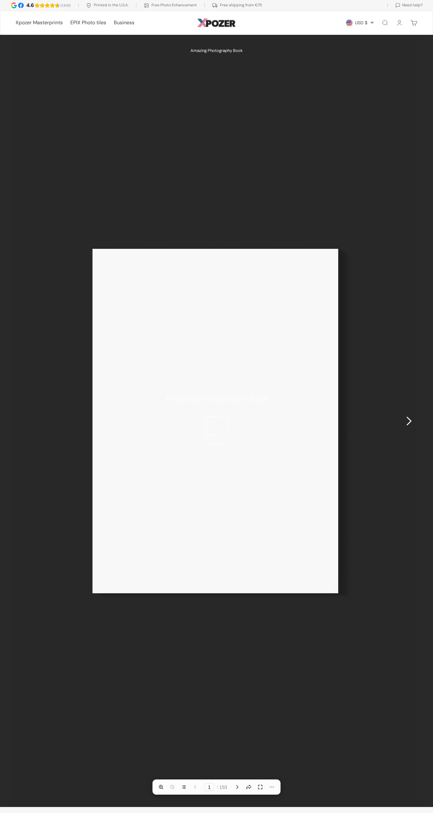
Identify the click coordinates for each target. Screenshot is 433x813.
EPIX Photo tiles (88, 22)
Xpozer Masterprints (39, 22)
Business (124, 22)
